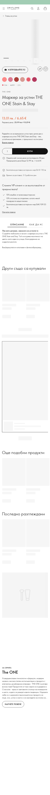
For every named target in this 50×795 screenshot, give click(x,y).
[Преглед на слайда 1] (6, 60)
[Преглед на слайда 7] (42, 60)
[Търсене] (32, 8)
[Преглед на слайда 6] (36, 60)
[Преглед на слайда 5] (30, 60)
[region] (25, 42)
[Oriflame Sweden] (13, 8)
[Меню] (3, 8)
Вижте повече (8, 142)
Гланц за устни (11, 16)
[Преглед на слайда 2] (12, 60)
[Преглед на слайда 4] (24, 60)
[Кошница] (45, 8)
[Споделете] (40, 69)
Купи (30, 151)
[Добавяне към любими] (45, 69)
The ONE (6, 92)
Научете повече (8, 212)
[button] (4, 79)
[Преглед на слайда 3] (18, 60)
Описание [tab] (17, 224)
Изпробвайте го (16, 69)
